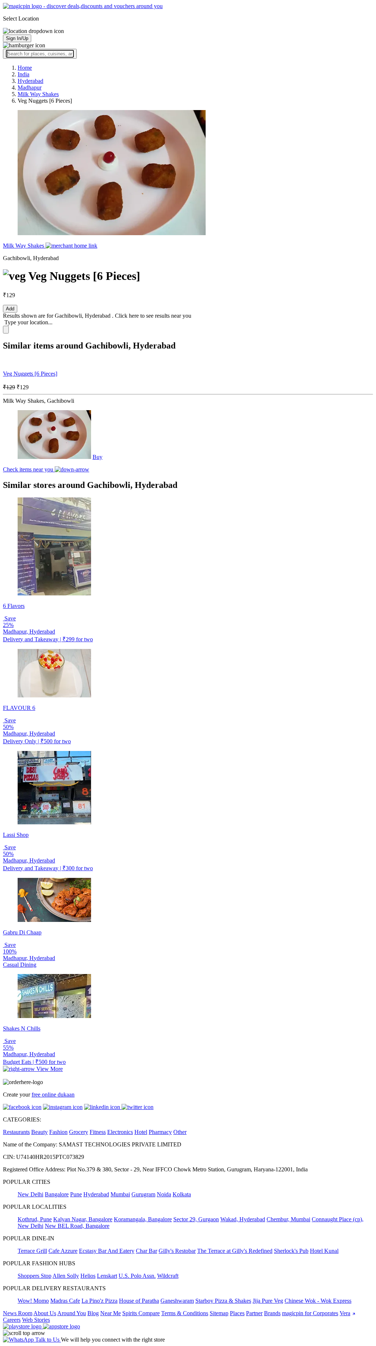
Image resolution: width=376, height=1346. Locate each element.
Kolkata (182, 1194)
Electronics (120, 1132)
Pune (76, 1194)
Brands (272, 1313)
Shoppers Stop (34, 1276)
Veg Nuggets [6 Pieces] (30, 374)
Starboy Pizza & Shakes (223, 1301)
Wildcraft (167, 1276)
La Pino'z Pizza (100, 1301)
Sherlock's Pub (291, 1251)
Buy (97, 457)
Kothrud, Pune (35, 1219)
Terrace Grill (32, 1251)
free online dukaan (53, 1094)
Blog (93, 1313)
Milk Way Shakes (24, 245)
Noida (164, 1194)
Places (237, 1313)
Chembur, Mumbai (288, 1219)
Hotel (140, 1132)
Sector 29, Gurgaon (196, 1219)
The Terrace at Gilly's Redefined (234, 1251)
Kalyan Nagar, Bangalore (82, 1219)
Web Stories (36, 1320)
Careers (12, 1320)
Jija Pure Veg (268, 1301)
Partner (254, 1313)
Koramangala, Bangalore (143, 1219)
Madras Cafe (65, 1301)
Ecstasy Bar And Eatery (106, 1251)
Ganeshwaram (177, 1301)
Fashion (58, 1132)
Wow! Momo (33, 1301)
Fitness (98, 1132)
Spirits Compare (141, 1313)
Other (180, 1132)
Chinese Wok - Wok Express (318, 1301)
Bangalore (57, 1194)
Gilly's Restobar (177, 1251)
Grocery (78, 1132)
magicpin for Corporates (310, 1313)
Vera (345, 1313)
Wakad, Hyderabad (242, 1219)
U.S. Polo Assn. (137, 1276)
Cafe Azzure (62, 1251)
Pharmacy (160, 1132)
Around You (71, 1313)
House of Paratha (139, 1301)
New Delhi (30, 1194)
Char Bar (146, 1251)
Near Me (110, 1313)
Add (10, 308)
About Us (44, 1313)
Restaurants (16, 1132)
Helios (87, 1276)
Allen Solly (66, 1276)
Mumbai (120, 1194)
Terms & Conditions (184, 1313)
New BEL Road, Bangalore (77, 1226)
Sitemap (219, 1313)
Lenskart (107, 1276)
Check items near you (29, 469)
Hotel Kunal (324, 1251)
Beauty (39, 1132)
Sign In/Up (17, 38)
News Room (17, 1313)
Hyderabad (96, 1194)
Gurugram (143, 1194)
